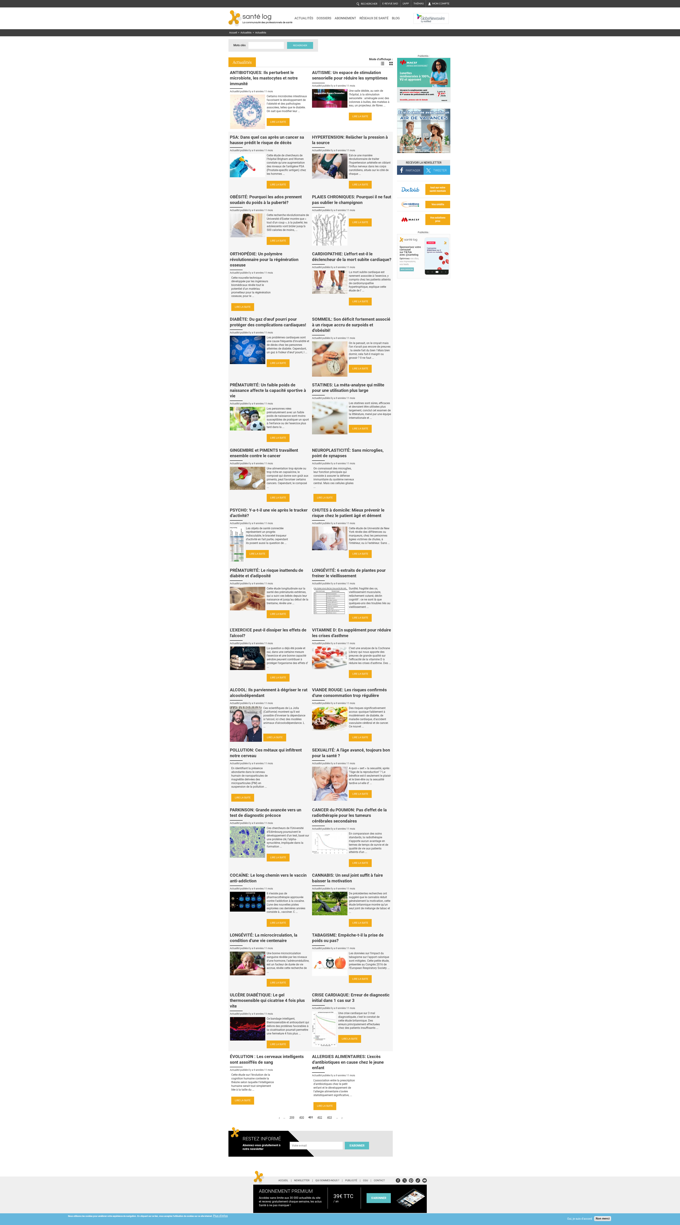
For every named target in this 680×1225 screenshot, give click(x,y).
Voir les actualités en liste (382, 63)
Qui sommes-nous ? (327, 1180)
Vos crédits (438, 204)
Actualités (303, 18)
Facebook (398, 1180)
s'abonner (378, 1198)
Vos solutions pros (437, 219)
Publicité (351, 1180)
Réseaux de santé (374, 18)
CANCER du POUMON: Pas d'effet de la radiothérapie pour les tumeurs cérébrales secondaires (349, 815)
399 (292, 1117)
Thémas (418, 3)
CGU (365, 1180)
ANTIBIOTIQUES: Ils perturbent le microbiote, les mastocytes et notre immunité (264, 78)
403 (329, 1117)
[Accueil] (235, 18)
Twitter (404, 1180)
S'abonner (356, 1145)
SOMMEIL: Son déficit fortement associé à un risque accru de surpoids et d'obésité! (351, 325)
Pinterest (411, 1180)
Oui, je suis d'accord (579, 1218)
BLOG (396, 18)
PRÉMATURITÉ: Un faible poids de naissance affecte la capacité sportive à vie (268, 390)
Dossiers (324, 18)
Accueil (233, 32)
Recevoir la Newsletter (423, 162)
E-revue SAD (390, 3)
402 (319, 1117)
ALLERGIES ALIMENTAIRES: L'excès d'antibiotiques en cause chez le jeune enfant (348, 1062)
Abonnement (345, 18)
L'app (406, 3)
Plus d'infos (220, 1216)
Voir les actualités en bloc (391, 63)
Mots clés (239, 45)
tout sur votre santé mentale (438, 189)
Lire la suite (278, 121)
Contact (379, 1180)
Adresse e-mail (299, 1139)
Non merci (603, 1218)
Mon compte (440, 3)
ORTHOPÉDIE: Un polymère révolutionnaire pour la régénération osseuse (264, 259)
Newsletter (302, 1180)
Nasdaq (420, 16)
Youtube (424, 1180)
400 (301, 1117)
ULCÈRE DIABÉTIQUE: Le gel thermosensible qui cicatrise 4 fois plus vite (267, 1000)
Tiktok (417, 1180)
